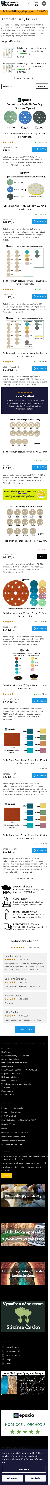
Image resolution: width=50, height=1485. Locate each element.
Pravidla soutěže (8, 1094)
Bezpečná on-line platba (11, 1073)
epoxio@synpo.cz (13, 1347)
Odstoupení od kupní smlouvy (14, 1062)
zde (3, 1462)
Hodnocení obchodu (25, 941)
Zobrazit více (25, 1029)
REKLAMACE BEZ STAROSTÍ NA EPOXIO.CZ (19, 1070)
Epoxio (9, 1363)
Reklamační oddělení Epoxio (13, 1136)
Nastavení (24, 1469)
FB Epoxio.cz (11, 1359)
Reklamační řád (7, 1066)
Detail (42, 556)
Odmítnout (12, 1478)
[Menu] (44, 3)
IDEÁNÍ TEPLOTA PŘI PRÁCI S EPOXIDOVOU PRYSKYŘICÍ (24, 1163)
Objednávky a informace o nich (14, 1132)
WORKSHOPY (7, 1048)
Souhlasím (35, 1478)
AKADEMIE (5, 1087)
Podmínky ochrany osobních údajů (16, 1055)
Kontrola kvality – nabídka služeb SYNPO (18, 1120)
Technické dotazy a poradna (13, 1140)
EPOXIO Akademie (9, 1116)
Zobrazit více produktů (23, 78)
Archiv (7, 1175)
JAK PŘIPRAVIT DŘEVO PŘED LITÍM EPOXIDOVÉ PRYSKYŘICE (21, 1168)
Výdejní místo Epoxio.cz (11, 1144)
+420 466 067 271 (13, 1351)
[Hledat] (29, 3)
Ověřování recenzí (9, 1080)
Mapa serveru (7, 1091)
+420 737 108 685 (13, 1355)
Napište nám (6, 1052)
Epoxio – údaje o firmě (11, 1112)
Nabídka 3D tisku (8, 1124)
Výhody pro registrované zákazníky (16, 1084)
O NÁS (4, 1128)
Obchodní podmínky (10, 1059)
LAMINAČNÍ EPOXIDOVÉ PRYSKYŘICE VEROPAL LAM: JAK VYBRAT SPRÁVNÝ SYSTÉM (25, 1158)
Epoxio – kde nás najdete (12, 1108)
